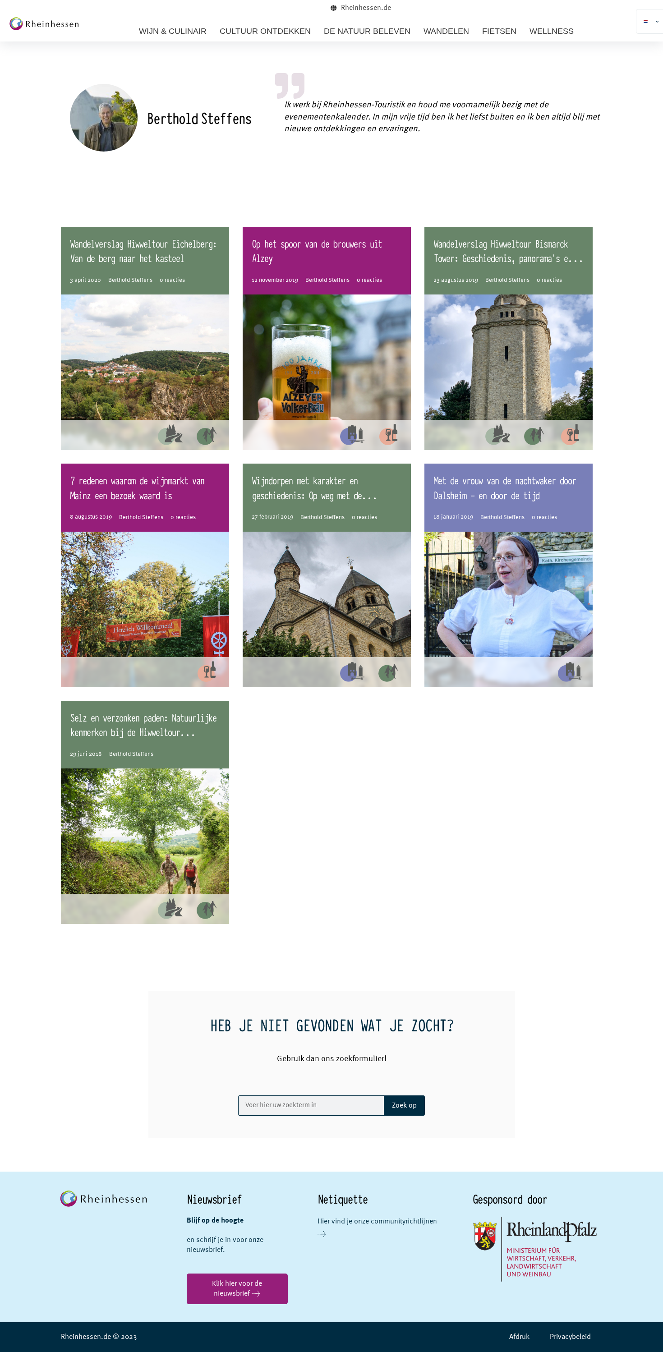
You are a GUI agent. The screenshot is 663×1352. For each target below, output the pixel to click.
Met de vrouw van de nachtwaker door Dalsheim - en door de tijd (504, 487)
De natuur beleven (367, 31)
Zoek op (404, 1105)
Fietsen (499, 31)
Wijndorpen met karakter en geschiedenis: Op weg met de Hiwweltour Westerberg (306, 494)
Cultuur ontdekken (265, 31)
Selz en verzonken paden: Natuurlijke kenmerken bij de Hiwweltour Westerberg (143, 731)
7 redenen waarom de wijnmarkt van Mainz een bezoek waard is (137, 487)
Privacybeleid (570, 1337)
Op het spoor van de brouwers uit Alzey (317, 250)
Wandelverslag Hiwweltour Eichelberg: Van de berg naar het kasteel (143, 250)
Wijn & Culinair (173, 31)
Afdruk (519, 1337)
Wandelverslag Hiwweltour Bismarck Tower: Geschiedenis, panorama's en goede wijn (502, 258)
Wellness (551, 31)
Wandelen (446, 31)
